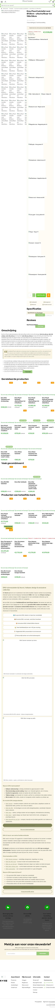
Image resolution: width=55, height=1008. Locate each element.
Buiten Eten (5, 8)
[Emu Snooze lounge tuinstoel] (21, 561)
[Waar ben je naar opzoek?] (53, 5)
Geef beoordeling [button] (40, 22)
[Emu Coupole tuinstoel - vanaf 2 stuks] (34, 416)
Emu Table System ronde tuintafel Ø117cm (48, 515)
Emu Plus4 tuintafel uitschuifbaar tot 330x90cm (33, 400)
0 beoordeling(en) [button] (31, 22)
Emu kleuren (31, 37)
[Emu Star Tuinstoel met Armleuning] (7, 388)
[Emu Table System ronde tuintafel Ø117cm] (48, 504)
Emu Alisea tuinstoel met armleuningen (32, 453)
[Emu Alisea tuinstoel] (21, 442)
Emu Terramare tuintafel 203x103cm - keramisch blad (19, 544)
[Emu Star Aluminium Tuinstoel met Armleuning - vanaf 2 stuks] (34, 472)
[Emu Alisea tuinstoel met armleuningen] (34, 442)
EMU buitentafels (10, 869)
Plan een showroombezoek (27, 829)
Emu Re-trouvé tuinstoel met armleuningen (6, 572)
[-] (33, 296)
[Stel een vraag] (48, 295)
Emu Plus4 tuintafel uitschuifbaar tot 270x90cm (20, 400)
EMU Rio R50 (9, 808)
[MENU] (2, 2)
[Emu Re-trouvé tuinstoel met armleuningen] (7, 561)
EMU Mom (8, 815)
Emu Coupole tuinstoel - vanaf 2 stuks (34, 427)
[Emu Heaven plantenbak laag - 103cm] (48, 532)
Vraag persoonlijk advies (27, 891)
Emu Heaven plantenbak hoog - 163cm (34, 543)
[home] (1, 8)
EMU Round (9, 819)
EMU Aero (8, 812)
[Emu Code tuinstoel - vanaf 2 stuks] (21, 416)
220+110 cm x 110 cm (27, 336)
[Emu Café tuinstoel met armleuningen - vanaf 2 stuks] (7, 442)
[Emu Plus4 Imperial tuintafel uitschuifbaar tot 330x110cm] (48, 388)
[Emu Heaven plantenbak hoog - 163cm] (34, 532)
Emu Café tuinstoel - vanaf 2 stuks (48, 427)
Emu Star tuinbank (20, 482)
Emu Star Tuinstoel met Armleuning (5, 399)
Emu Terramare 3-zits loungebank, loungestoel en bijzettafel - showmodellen (6, 545)
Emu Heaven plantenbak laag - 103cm (47, 543)
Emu (33, 33)
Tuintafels (11, 8)
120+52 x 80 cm (44, 334)
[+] (33, 294)
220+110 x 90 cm (10, 336)
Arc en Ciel (16, 819)
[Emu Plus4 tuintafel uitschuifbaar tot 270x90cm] (21, 388)
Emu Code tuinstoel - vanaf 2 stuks (20, 427)
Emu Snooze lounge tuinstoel (20, 571)
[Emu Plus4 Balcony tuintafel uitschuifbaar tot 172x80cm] (7, 416)
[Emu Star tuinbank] (21, 472)
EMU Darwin (9, 803)
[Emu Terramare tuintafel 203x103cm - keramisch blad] (21, 532)
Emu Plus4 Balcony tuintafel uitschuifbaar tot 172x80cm (6, 428)
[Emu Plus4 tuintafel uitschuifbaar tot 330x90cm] (34, 388)
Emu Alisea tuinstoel (18, 452)
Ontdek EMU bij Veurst (27, 887)
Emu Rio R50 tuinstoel (5, 482)
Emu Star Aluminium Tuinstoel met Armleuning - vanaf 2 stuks (32, 485)
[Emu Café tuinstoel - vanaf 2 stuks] (48, 416)
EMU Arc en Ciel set (11, 864)
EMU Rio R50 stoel (11, 861)
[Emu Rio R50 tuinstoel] (7, 472)
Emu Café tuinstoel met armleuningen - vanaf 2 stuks (6, 454)
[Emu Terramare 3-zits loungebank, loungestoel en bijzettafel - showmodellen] (7, 532)
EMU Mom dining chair (12, 866)
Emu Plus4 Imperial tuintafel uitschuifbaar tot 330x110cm (47, 400)
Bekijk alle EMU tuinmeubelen (27, 825)
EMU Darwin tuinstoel (11, 859)
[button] (41, 295)
